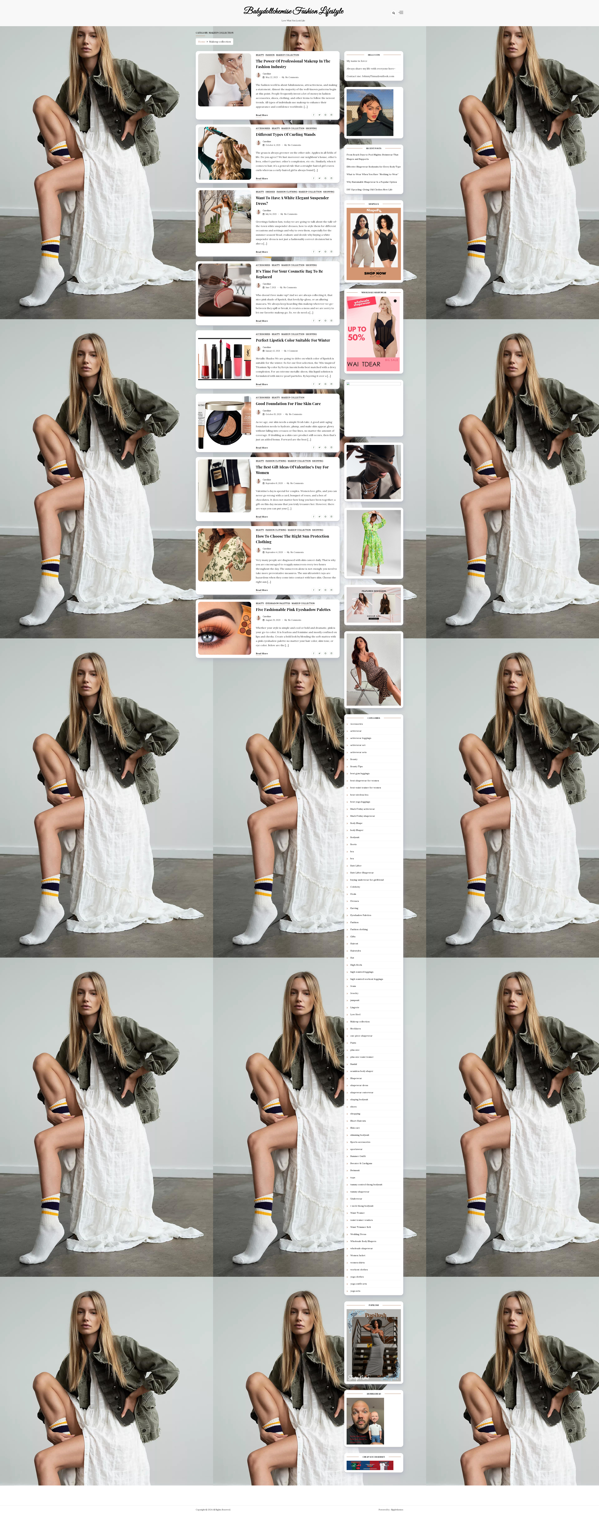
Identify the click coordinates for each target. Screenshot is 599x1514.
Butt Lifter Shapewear (362, 872)
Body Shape (356, 823)
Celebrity (355, 886)
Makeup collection (287, 55)
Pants (353, 1042)
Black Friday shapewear (362, 816)
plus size (355, 1050)
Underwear (356, 1198)
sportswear (356, 1149)
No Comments (292, 77)
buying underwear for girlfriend (367, 879)
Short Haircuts (358, 1120)
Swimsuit (355, 1170)
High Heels (356, 964)
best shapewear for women (364, 780)
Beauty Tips (356, 766)
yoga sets (355, 1291)
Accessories (263, 128)
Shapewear (356, 1078)
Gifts (353, 936)
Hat (352, 957)
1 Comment (292, 351)
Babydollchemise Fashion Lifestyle (293, 11)
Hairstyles (355, 950)
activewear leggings (360, 738)
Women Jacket (357, 1255)
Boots (353, 844)
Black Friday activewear (362, 809)
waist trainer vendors (361, 1220)
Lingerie (354, 1007)
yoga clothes (357, 1276)
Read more (262, 115)
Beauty (260, 55)
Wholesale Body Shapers (363, 1241)
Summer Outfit (358, 1156)
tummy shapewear (359, 1191)
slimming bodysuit (359, 1135)
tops (352, 1177)
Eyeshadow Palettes (277, 603)
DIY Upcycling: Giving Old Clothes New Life (369, 189)
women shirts (357, 1262)
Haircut (354, 943)
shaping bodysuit (359, 1099)
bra (352, 851)
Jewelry (354, 993)
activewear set (357, 745)
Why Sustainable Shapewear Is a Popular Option (372, 182)
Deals (353, 894)
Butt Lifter (356, 865)
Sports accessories (360, 1142)
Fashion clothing (287, 192)
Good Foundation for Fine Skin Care (288, 403)
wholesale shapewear (361, 1248)
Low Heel (355, 1014)
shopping (311, 128)
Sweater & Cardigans (361, 1163)
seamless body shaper (361, 1071)
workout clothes (359, 1269)
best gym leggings (360, 773)
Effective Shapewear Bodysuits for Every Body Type (374, 166)
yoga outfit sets (358, 1283)
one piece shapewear (361, 1035)
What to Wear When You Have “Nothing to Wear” (373, 174)
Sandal (353, 1064)
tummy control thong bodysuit (366, 1184)
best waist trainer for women (365, 787)
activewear (356, 731)
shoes (353, 1106)
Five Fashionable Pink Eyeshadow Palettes (293, 609)
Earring (354, 908)
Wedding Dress (358, 1234)
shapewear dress (359, 1085)
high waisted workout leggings (366, 979)
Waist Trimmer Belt (360, 1227)
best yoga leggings (360, 801)
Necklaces (355, 1028)
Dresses (270, 192)
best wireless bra (359, 794)
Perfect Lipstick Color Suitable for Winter (293, 340)
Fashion (270, 55)
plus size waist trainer (362, 1057)
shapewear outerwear (361, 1092)
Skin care (355, 1127)
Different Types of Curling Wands (286, 134)
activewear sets (358, 752)
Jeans (353, 986)
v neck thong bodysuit (361, 1205)
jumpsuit (354, 1000)
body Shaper (356, 830)
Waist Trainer (357, 1212)
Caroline (267, 74)
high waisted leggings (361, 971)
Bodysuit (354, 837)
